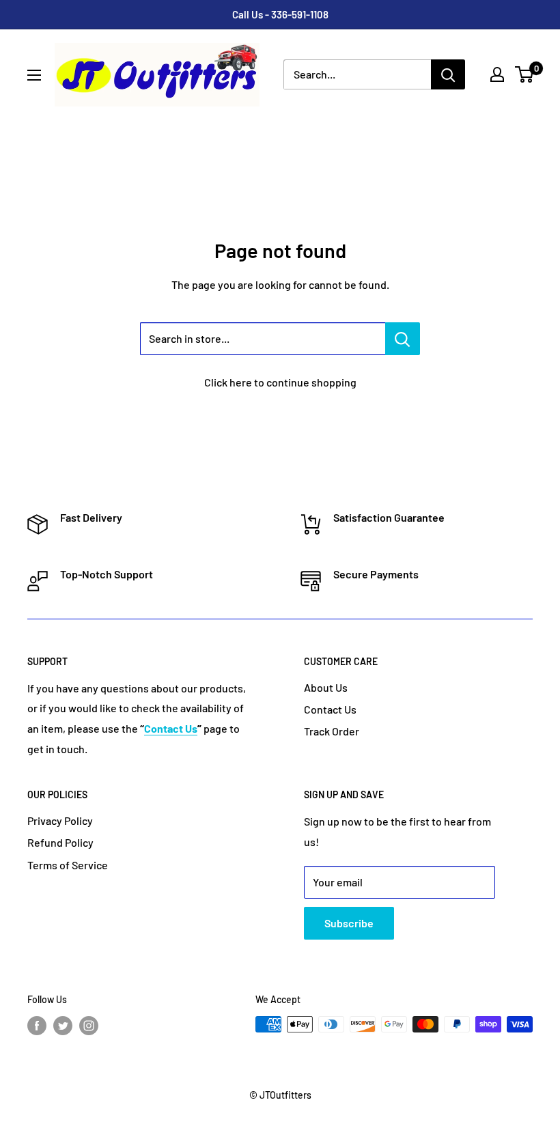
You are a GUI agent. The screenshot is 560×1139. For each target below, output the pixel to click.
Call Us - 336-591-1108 (280, 14)
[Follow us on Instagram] (88, 1025)
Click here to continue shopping (280, 382)
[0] (524, 74)
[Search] (448, 74)
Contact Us (330, 709)
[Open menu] (34, 75)
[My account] (497, 74)
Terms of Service (67, 864)
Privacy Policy (60, 820)
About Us (326, 687)
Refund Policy (60, 842)
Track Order (331, 731)
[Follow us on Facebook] (36, 1025)
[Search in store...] (402, 338)
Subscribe (349, 922)
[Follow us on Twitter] (62, 1025)
